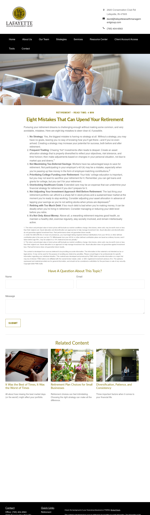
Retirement (46, 511)
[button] (12, 39)
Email (79, 276)
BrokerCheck (115, 510)
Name (8, 276)
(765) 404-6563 (19, 511)
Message (10, 296)
